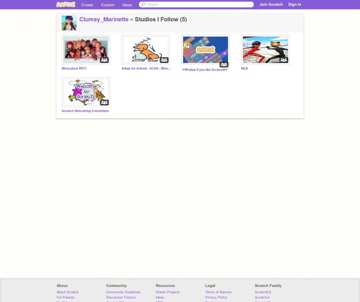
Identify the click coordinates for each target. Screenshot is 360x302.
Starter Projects (168, 291)
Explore (107, 4)
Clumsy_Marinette (104, 19)
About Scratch (68, 291)
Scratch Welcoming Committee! (85, 111)
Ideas (127, 4)
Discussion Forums (121, 297)
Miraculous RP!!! (74, 68)
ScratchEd (263, 291)
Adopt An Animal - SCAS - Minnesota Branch (146, 68)
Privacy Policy (216, 297)
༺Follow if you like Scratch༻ (204, 69)
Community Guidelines (123, 291)
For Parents (66, 297)
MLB (244, 68)
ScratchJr (262, 297)
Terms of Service (218, 291)
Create (87, 4)
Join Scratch (271, 4)
